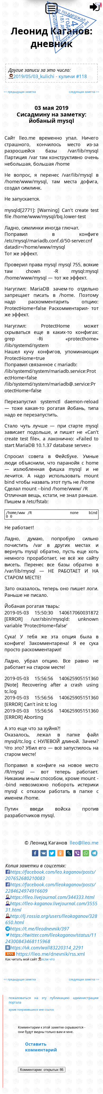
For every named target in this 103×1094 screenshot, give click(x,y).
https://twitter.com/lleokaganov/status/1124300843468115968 (50, 938)
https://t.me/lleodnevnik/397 (39, 928)
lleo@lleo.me (84, 842)
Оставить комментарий (41, 1047)
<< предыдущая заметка (20, 92)
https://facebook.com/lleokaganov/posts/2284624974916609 (50, 887)
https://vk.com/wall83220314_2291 (46, 947)
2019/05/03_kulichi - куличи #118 (50, 76)
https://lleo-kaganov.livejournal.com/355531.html (51, 906)
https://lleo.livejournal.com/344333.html (52, 897)
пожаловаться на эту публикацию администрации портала (53, 1000)
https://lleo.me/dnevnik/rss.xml (50, 954)
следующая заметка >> (84, 92)
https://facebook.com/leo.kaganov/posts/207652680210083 (50, 875)
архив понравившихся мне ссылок (31, 1009)
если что (48, 959)
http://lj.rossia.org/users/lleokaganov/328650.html (51, 919)
